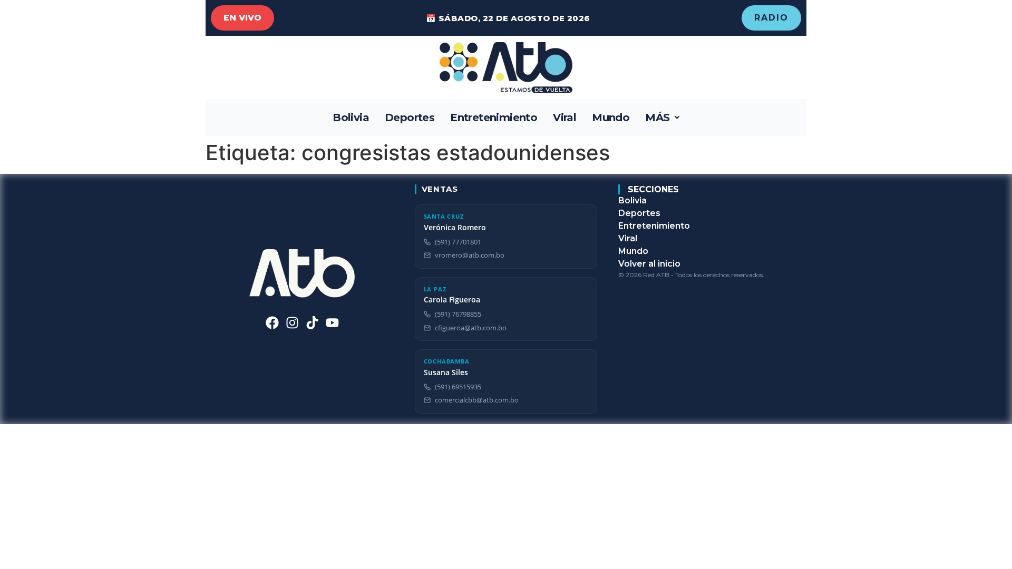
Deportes (409, 117)
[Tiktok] (312, 322)
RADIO (771, 18)
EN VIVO (242, 18)
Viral (564, 117)
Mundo (610, 117)
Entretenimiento (493, 117)
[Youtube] (332, 322)
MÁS (657, 117)
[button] (662, 117)
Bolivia (351, 117)
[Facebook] (272, 322)
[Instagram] (292, 322)
